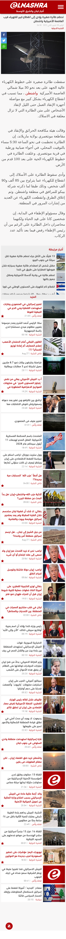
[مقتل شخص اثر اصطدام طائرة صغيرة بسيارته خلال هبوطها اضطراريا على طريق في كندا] (61, 267)
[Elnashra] (28, 5)
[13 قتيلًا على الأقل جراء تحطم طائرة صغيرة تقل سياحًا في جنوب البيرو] (61, 257)
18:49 (24, 447)
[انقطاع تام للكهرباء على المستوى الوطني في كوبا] (61, 286)
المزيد (33, 296)
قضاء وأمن (37, 315)
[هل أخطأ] (54, 479)
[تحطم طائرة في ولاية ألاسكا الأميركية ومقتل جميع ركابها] (61, 276)
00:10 (24, 655)
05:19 (24, 633)
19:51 (24, 598)
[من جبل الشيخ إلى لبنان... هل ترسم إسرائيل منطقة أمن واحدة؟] (54, 535)
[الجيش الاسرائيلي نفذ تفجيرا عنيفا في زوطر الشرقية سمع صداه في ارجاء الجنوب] (54, 874)
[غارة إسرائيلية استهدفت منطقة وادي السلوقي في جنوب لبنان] (54, 742)
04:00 (26, 483)
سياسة (39, 899)
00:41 (26, 880)
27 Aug (25, 353)
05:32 (24, 692)
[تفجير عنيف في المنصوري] (54, 422)
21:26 (23, 786)
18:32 (23, 859)
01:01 (27, 424)
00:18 (24, 334)
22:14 (24, 466)
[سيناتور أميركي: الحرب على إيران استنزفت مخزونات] (54, 686)
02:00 (26, 614)
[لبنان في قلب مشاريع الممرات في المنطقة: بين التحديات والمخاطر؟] (54, 611)
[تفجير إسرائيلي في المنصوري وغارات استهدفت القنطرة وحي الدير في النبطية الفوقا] (54, 309)
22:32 (24, 730)
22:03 (24, 522)
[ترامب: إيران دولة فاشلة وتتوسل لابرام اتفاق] (54, 573)
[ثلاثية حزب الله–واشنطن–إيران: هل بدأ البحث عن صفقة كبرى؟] (54, 498)
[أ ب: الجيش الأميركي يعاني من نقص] (54, 385)
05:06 (24, 577)
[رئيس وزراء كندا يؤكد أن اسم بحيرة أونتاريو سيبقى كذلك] (54, 629)
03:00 (25, 765)
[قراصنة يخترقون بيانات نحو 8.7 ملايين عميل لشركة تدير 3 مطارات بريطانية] (54, 366)
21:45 (27, 315)
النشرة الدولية (57, 28)
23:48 (24, 407)
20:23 (24, 673)
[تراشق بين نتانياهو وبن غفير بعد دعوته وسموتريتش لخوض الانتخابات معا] (54, 403)
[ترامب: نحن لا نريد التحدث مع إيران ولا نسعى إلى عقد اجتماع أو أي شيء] (54, 554)
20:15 (30, 899)
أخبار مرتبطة (56, 249)
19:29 (24, 391)
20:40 (27, 746)
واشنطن (31, 93)
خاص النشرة (36, 353)
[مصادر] (54, 893)
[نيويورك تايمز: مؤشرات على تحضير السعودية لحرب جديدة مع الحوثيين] (54, 855)
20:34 (23, 805)
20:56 (24, 558)
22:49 (26, 824)
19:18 (24, 711)
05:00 (26, 502)
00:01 (23, 843)
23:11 (24, 370)
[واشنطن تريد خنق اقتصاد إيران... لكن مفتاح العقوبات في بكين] (54, 761)
